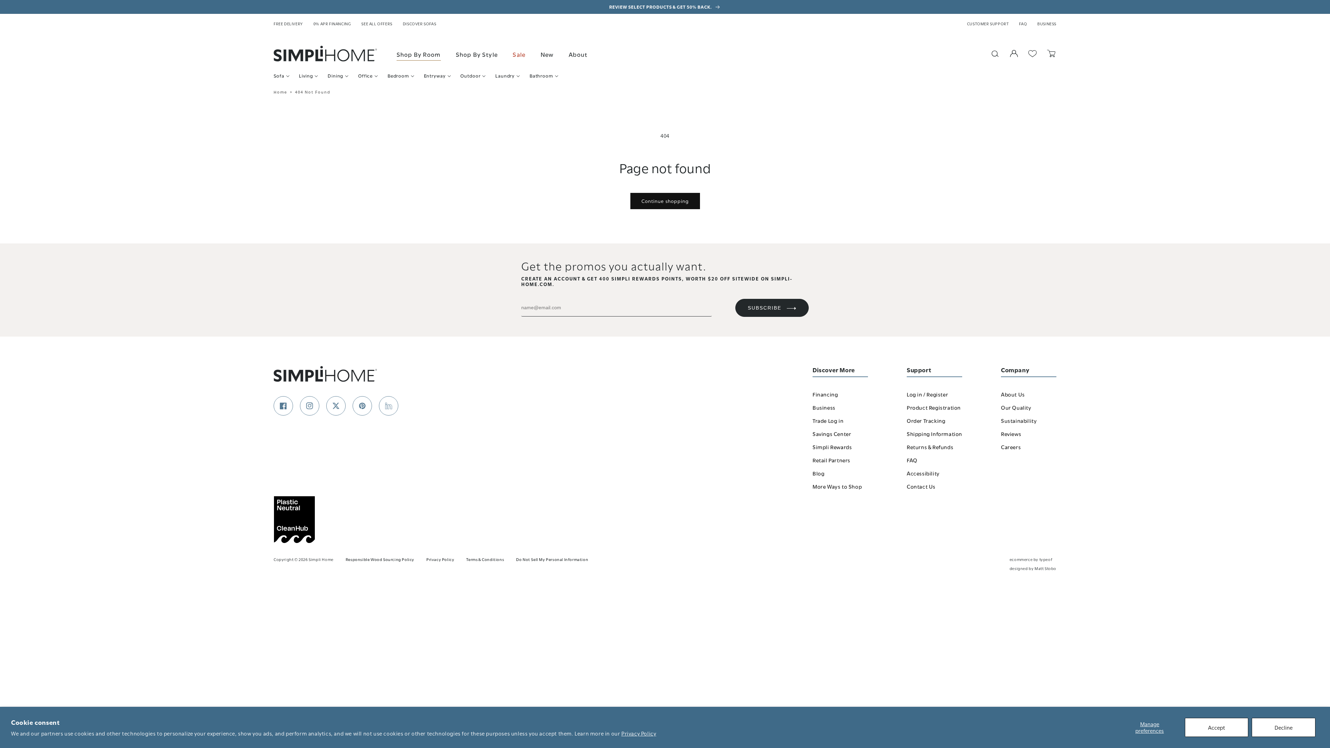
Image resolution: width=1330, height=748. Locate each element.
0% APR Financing (332, 23)
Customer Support (988, 23)
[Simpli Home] (326, 54)
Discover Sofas (419, 23)
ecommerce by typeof (1031, 559)
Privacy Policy (638, 733)
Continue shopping (665, 200)
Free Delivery (288, 23)
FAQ (1023, 23)
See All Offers (376, 23)
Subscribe (764, 308)
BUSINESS (1046, 23)
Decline (1284, 727)
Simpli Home (321, 559)
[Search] (995, 54)
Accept (1216, 727)
